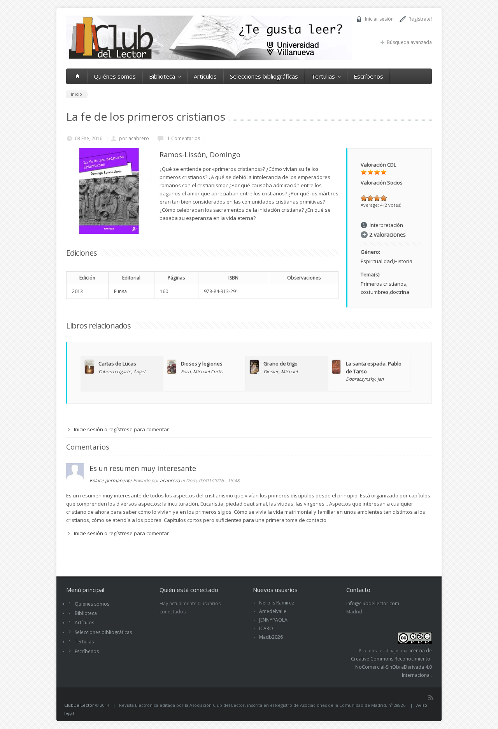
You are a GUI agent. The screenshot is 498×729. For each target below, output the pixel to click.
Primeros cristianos (383, 283)
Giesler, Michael (280, 371)
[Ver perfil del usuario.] (75, 478)
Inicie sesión (88, 429)
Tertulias (323, 76)
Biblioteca (162, 76)
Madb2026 (271, 637)
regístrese (121, 429)
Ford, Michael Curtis (202, 371)
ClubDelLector (79, 705)
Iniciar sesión (379, 19)
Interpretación (386, 224)
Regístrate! (420, 19)
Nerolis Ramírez (276, 602)
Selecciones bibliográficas (264, 76)
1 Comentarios (183, 138)
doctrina (399, 291)
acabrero (138, 138)
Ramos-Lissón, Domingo (200, 154)
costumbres (375, 291)
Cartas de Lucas (117, 363)
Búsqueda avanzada (409, 42)
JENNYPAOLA (273, 620)
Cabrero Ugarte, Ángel (121, 371)
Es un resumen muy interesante (142, 468)
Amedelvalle (272, 611)
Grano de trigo (280, 363)
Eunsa (120, 291)
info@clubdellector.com (372, 603)
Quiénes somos (115, 76)
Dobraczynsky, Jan (365, 379)
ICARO (266, 628)
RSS (431, 697)
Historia (403, 261)
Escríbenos (368, 76)
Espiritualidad (377, 261)
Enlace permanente (110, 480)
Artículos (205, 76)
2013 (77, 291)
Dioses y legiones (202, 363)
